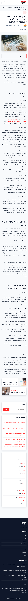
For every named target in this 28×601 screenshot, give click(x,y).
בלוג (21, 7)
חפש (6, 409)
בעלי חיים (23, 470)
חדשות (23, 477)
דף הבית (25, 7)
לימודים (23, 487)
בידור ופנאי (22, 460)
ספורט (23, 494)
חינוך (24, 480)
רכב (24, 500)
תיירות (23, 504)
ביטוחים (23, 463)
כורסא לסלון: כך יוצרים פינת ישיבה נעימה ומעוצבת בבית (15, 570)
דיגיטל (23, 473)
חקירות (23, 483)
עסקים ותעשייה (21, 497)
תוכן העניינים (19, 56)
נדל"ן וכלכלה (22, 490)
